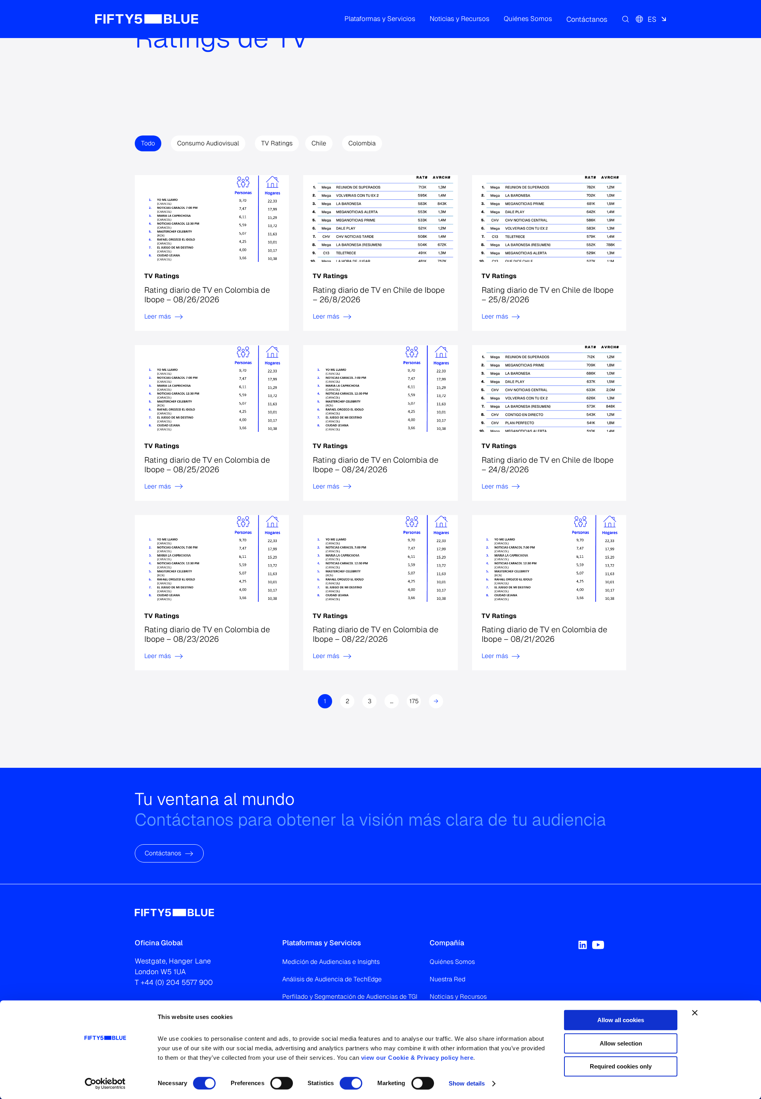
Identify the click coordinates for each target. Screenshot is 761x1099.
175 (414, 701)
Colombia (362, 143)
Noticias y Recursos (458, 996)
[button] (379, 19)
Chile (319, 143)
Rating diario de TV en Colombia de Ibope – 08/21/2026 (544, 634)
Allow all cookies (620, 1020)
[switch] (281, 1083)
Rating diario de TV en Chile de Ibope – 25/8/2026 (548, 294)
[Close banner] (695, 1012)
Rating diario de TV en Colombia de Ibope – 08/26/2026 (207, 294)
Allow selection (621, 1043)
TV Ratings (277, 143)
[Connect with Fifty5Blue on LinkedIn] (582, 944)
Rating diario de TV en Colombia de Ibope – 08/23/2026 (207, 634)
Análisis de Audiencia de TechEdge (332, 979)
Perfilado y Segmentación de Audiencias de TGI (349, 996)
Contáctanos (163, 853)
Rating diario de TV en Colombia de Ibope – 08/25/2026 (207, 464)
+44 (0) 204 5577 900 (177, 982)
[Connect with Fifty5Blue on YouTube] (598, 945)
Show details (467, 1083)
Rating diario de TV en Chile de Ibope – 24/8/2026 (548, 464)
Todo (148, 143)
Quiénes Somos (452, 962)
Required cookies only (621, 1066)
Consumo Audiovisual (208, 143)
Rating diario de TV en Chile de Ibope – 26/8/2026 (379, 294)
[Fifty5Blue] (146, 19)
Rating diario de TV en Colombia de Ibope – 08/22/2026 (375, 634)
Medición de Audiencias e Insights (331, 962)
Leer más (157, 316)
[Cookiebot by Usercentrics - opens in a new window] (105, 1083)
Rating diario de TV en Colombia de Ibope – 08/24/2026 (375, 464)
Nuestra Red (447, 979)
